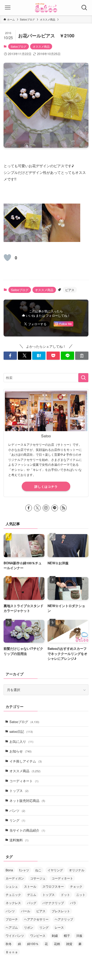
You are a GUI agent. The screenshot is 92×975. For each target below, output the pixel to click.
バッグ (31, 902)
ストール (30, 886)
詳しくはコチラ (46, 486)
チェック (76, 886)
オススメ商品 (41, 46)
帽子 (67, 935)
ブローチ (12, 919)
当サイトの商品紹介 (27, 830)
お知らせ (20, 751)
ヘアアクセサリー (36, 919)
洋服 (79, 935)
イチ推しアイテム (25, 761)
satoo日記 (21, 731)
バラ (73, 902)
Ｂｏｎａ (12, 952)
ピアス (69, 290)
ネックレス (13, 902)
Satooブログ (18, 46)
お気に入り (21, 741)
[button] (10, 356)
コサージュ (37, 878)
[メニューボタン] (7, 7)
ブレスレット (61, 911)
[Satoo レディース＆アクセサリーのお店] (45, 7)
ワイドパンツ (15, 935)
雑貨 (69, 943)
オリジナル (76, 870)
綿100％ (33, 943)
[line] (54, 508)
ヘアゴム (12, 927)
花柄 (57, 943)
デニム (31, 894)
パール (25, 911)
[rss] (63, 508)
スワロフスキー (53, 886)
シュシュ (12, 886)
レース (59, 927)
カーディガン (15, 878)
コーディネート (24, 780)
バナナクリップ (53, 902)
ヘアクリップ (64, 919)
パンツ (17, 810)
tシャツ (24, 870)
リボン (28, 927)
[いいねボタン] (7, 257)
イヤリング (55, 870)
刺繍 (55, 935)
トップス (19, 790)
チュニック (13, 894)
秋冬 (9, 943)
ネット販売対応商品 (27, 800)
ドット (65, 894)
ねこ (38, 870)
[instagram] (46, 508)
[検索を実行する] (83, 377)
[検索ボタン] (84, 7)
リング (17, 820)
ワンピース (37, 935)
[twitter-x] (37, 508)
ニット (80, 894)
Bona (9, 870)
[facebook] (28, 508)
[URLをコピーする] (81, 356)
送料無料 (19, 840)
